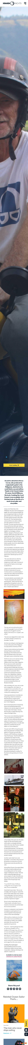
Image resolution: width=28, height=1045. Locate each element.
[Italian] (24, 1043)
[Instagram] (26, 1034)
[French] (20, 1043)
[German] (22, 1043)
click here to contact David (13, 956)
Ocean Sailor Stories (15, 457)
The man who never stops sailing (13, 1029)
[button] (8, 989)
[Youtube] (26, 1030)
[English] (18, 1043)
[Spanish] (26, 1043)
